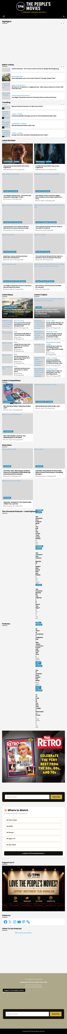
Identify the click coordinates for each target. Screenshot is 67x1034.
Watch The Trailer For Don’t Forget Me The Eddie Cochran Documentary (48, 312)
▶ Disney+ (10, 832)
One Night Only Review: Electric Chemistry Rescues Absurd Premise (34, 89)
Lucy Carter (8, 476)
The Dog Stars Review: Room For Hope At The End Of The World (49, 227)
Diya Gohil (39, 259)
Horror (13, 222)
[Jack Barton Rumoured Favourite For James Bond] (7, 370)
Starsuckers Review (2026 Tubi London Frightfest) (16, 166)
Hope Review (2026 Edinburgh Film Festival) (26, 136)
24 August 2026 (19, 289)
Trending (19, 106)
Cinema (14, 87)
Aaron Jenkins (40, 200)
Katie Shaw (19, 349)
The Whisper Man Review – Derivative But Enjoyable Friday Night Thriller (17, 196)
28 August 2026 (17, 199)
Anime (38, 281)
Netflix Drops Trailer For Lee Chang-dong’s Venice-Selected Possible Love (54, 348)
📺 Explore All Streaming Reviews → (33, 853)
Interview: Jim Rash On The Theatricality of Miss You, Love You (17, 503)
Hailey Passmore (9, 230)
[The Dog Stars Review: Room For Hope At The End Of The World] (49, 214)
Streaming (14, 191)
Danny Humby (8, 506)
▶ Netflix (10, 826)
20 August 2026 (50, 408)
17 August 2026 (19, 506)
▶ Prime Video (12, 820)
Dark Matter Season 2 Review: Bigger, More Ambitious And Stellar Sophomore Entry (49, 197)
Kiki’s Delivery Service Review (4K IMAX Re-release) (48, 286)
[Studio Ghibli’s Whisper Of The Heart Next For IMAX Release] (39, 324)
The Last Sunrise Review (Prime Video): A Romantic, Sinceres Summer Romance (49, 257)
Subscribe (56, 797)
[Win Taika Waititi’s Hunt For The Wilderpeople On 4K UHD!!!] (17, 423)
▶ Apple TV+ (11, 838)
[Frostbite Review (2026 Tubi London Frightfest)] (49, 154)
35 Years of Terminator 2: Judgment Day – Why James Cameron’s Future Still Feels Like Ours (37, 79)
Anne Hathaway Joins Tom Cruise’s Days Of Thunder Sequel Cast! (33, 70)
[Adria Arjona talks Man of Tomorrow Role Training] (7, 335)
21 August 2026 (45, 289)
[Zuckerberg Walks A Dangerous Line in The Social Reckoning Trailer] (6, 106)
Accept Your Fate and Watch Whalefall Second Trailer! (30, 127)
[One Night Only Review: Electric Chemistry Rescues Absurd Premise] (6, 88)
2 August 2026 (37, 582)
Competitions (16, 115)
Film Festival (50, 342)
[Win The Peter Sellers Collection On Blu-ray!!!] (17, 394)
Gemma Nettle (9, 289)
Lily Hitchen (40, 230)
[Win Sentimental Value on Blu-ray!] (6, 116)
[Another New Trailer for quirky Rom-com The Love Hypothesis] (39, 372)
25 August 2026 (19, 259)
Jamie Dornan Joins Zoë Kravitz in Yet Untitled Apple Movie (22, 345)
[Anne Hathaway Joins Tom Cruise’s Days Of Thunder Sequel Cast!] (6, 69)
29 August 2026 (20, 169)
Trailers (14, 106)
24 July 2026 (37, 616)
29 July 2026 (37, 725)
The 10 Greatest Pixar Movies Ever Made (25, 99)
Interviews (7, 466)
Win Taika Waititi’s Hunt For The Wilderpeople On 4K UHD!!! (14, 437)
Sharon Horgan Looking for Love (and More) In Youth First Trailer (54, 335)
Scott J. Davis (8, 410)
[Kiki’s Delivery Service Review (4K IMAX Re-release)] (49, 273)
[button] (3, 16)
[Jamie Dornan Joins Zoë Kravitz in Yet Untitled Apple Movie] (7, 346)
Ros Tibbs (18, 337)
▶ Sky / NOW (11, 845)
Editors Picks (15, 68)
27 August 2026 (20, 375)
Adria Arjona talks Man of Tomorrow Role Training (22, 334)
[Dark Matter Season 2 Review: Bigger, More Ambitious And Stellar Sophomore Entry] (49, 183)
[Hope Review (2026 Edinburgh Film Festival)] (6, 135)
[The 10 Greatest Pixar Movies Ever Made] (6, 97)
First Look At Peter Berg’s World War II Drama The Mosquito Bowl (22, 324)
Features (22, 77)
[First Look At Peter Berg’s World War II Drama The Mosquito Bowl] (7, 324)
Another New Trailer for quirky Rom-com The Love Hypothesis (54, 372)
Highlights (46, 222)
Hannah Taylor (9, 259)
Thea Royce (8, 199)
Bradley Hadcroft (9, 169)
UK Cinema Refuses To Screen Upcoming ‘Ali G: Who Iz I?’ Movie (22, 357)
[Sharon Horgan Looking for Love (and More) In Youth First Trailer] (39, 335)
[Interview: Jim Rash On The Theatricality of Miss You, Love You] (17, 490)
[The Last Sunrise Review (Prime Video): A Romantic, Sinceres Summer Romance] (49, 244)
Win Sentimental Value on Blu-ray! (23, 117)
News (21, 68)
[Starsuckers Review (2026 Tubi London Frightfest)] (17, 154)
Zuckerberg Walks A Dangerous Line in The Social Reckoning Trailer (34, 108)
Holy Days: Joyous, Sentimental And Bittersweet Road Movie (15, 257)
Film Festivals (16, 134)
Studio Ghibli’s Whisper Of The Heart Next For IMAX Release (55, 324)
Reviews (27, 87)
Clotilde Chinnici (41, 476)
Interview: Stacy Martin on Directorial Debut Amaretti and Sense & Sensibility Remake (49, 472)
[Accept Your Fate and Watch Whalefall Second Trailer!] (6, 126)
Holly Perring (19, 373)
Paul (38, 289)
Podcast (38, 512)
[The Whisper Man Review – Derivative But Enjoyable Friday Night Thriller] (17, 183)
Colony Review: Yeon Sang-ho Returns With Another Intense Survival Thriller (16, 227)
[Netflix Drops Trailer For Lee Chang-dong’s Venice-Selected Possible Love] (39, 348)
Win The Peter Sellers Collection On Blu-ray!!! (17, 407)
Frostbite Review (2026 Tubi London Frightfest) (47, 166)
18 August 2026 (17, 476)
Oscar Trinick (51, 353)
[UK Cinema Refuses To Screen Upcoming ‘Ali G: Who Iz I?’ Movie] (7, 358)
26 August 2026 (20, 230)
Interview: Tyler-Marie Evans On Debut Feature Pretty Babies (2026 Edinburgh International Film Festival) (16, 472)
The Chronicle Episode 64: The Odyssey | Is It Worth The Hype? (39, 598)
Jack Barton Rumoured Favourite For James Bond (22, 369)
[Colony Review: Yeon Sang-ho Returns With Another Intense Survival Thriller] (17, 214)
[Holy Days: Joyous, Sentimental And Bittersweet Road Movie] (17, 244)
